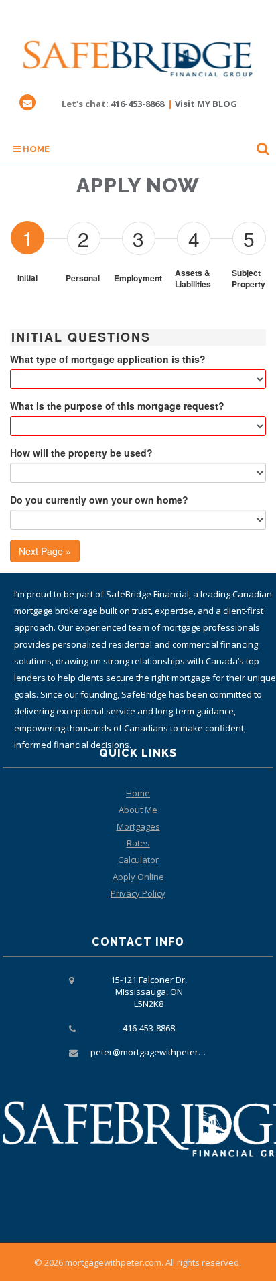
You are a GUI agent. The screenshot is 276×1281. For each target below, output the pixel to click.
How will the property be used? (81, 452)
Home (35, 149)
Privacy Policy (138, 893)
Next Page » (45, 551)
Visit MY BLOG (206, 104)
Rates (138, 843)
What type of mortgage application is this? (108, 359)
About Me (138, 810)
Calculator (138, 860)
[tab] (27, 237)
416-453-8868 (137, 104)
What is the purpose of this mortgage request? (117, 405)
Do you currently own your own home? (99, 499)
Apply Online (138, 877)
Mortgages (138, 826)
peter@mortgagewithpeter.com (153, 1052)
